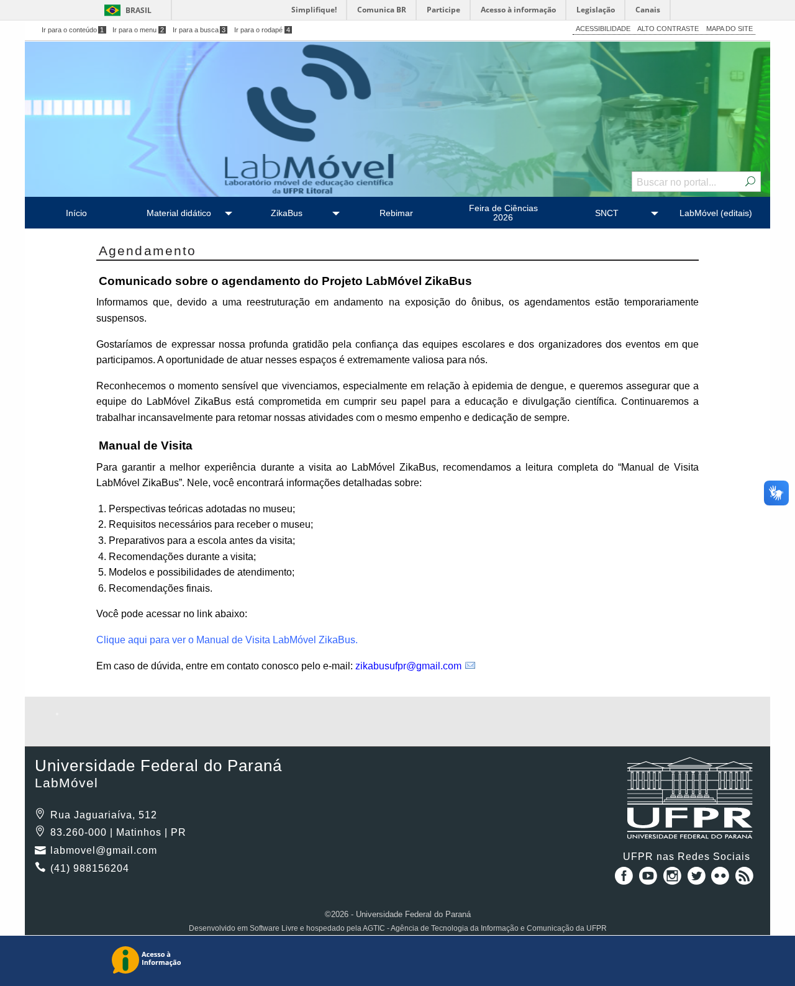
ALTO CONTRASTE (668, 28)
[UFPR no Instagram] (673, 880)
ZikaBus (286, 213)
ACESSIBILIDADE (603, 28)
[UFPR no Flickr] (722, 880)
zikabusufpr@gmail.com (408, 666)
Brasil (138, 10)
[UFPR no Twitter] (698, 880)
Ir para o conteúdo (73, 30)
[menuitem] (76, 212)
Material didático (179, 213)
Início (76, 213)
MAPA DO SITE (729, 28)
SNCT (607, 213)
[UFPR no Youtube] (649, 880)
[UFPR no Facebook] (621, 880)
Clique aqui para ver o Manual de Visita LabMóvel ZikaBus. (227, 640)
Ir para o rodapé (262, 30)
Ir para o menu (138, 30)
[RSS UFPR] (744, 880)
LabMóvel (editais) (715, 213)
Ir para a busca (199, 30)
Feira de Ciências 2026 (503, 212)
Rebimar (396, 213)
